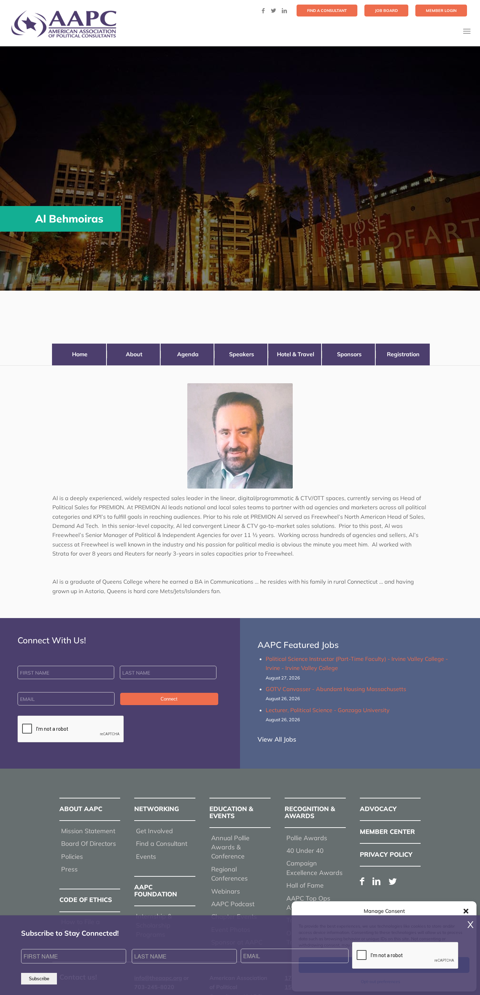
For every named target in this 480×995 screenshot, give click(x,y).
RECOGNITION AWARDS (310, 812)
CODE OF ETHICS (85, 900)
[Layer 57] (63, 24)
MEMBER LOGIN (441, 10)
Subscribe (39, 978)
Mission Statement (88, 831)
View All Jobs (277, 739)
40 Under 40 (305, 851)
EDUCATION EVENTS (231, 812)
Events (146, 857)
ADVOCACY (378, 809)
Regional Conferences (229, 873)
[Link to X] (273, 10)
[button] (465, 911)
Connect (169, 699)
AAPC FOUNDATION (155, 890)
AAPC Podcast (232, 904)
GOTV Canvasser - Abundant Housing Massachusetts (336, 688)
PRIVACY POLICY (386, 854)
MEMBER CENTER (387, 832)
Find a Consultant (161, 844)
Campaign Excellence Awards (314, 867)
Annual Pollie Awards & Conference (230, 847)
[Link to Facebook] (263, 10)
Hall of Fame (305, 885)
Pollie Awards (306, 838)
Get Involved (154, 831)
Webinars (225, 891)
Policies (72, 857)
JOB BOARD (386, 10)
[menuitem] (327, 10)
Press (69, 869)
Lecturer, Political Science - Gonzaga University (328, 710)
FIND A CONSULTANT (327, 10)
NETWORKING (156, 809)
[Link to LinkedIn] (284, 10)
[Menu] (467, 31)
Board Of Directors (88, 844)
